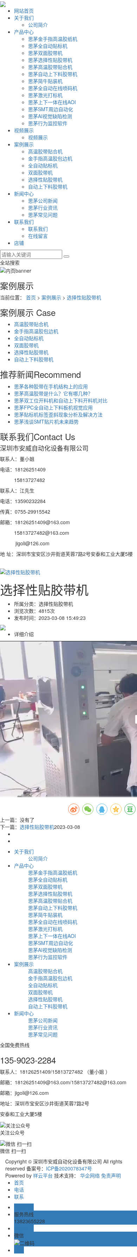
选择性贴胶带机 (45, 179)
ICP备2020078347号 (69, 1168)
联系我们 (24, 221)
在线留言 (38, 235)
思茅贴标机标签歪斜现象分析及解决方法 (58, 414)
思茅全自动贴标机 (47, 45)
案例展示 (24, 144)
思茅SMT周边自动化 (50, 109)
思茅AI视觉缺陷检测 (50, 116)
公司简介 (38, 24)
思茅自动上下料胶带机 (52, 73)
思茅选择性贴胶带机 (50, 59)
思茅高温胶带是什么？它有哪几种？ (53, 393)
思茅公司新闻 (43, 200)
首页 (31, 297)
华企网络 (90, 1175)
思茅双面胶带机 (45, 52)
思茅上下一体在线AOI (52, 102)
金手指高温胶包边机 (50, 158)
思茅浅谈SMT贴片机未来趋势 (46, 421)
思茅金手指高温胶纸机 (52, 38)
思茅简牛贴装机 (45, 80)
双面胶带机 (40, 172)
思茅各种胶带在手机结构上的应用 (51, 386)
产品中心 (24, 31)
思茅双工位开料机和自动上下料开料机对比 (60, 400)
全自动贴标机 (43, 165)
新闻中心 (24, 193)
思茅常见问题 (43, 214)
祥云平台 (43, 1175)
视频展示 (24, 130)
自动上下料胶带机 (47, 186)
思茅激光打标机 (45, 95)
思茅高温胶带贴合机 (50, 66)
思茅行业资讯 (43, 207)
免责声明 (111, 1175)
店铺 (19, 242)
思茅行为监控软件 (47, 123)
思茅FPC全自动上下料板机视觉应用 (53, 407)
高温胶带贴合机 (45, 151)
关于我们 (24, 17)
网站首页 (24, 10)
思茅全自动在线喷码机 (52, 87)
